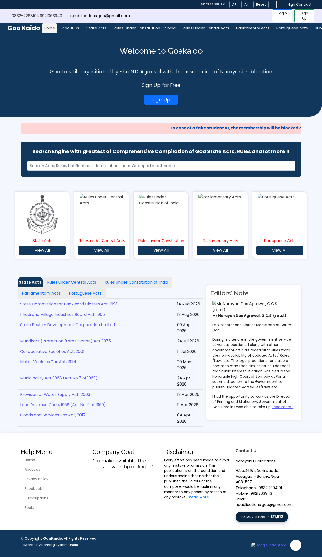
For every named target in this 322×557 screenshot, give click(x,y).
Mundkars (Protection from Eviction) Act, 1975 (65, 341)
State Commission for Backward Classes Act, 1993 (69, 304)
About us (32, 469)
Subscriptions (36, 498)
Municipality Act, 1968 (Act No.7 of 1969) (59, 378)
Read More (199, 497)
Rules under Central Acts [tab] (71, 282)
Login (282, 13)
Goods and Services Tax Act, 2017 (53, 415)
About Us (70, 28)
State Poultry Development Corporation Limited (67, 325)
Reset (261, 4)
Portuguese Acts (292, 28)
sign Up (161, 99)
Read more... (282, 406)
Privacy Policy (36, 479)
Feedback (33, 488)
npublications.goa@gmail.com (100, 16)
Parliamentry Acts (252, 28)
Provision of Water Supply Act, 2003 (55, 394)
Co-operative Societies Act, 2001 (52, 351)
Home (49, 28)
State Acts (96, 28)
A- (246, 4)
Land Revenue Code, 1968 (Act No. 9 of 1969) (63, 405)
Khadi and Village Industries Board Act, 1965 (62, 314)
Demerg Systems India (59, 544)
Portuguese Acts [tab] (85, 293)
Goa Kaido (24, 28)
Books (30, 507)
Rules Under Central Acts (206, 28)
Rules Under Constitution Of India (145, 28)
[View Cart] (264, 16)
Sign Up (304, 16)
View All (42, 250)
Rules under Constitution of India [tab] (136, 282)
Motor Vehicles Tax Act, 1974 (48, 362)
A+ (234, 4)
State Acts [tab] (30, 282)
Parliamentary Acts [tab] (41, 293)
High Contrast (300, 4)
